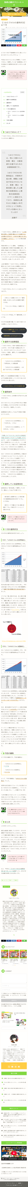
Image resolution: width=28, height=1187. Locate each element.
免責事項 (19, 1183)
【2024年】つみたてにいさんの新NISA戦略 (14, 1119)
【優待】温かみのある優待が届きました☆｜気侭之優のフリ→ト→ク (14, 1115)
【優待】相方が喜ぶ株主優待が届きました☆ (14, 1089)
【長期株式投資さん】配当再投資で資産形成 (13, 1168)
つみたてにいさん (11, 1132)
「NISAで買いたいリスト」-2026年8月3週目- (14, 1101)
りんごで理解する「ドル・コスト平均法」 (14, 330)
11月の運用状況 (11, 109)
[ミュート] (22, 1159)
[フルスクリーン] (25, 1159)
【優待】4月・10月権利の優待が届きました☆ (14, 1095)
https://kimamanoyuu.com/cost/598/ (14, 641)
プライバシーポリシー (11, 1183)
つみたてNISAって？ (12, 96)
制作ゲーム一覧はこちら (14, 14)
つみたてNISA (4, 19)
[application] (14, 1153)
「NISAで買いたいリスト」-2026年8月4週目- (14, 1083)
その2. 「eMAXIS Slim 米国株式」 (16, 116)
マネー (11, 880)
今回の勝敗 (10, 120)
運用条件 (9, 103)
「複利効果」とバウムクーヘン (12, 336)
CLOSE (22, 92)
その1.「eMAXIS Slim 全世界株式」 (16, 112)
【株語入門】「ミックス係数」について (13, 1113)
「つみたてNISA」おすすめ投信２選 (13, 386)
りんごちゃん (15, 610)
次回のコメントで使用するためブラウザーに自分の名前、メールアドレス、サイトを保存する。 (14, 995)
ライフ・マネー (9, 1178)
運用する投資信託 (11, 99)
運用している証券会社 (13, 106)
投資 (16, 880)
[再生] (3, 1159)
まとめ (8, 123)
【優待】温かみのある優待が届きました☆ (14, 1078)
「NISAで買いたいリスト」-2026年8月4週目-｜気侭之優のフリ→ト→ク (14, 1121)
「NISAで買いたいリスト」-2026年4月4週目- (14, 1126)
